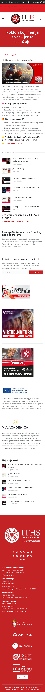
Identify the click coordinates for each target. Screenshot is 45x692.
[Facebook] (20, 552)
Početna (9, 55)
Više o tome (17, 247)
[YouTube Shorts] (31, 552)
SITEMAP (22, 677)
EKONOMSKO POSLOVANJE (23, 197)
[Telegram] (27, 555)
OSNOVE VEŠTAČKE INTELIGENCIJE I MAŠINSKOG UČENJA (26, 160)
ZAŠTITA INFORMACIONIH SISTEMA (26, 188)
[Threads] (20, 559)
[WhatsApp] (24, 555)
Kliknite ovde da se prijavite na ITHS (16, 221)
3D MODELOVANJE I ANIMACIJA (24, 178)
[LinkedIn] (13, 555)
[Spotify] (24, 559)
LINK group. (28, 689)
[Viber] (20, 555)
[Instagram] (13, 552)
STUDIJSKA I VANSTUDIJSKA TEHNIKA (26, 207)
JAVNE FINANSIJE (19, 169)
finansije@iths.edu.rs (9, 604)
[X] (24, 552)
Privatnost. (35, 689)
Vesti (16, 55)
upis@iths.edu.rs (7, 581)
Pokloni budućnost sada (13, 143)
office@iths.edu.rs (8, 575)
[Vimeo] (31, 555)
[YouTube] (27, 552)
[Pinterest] (17, 555)
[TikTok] (17, 552)
